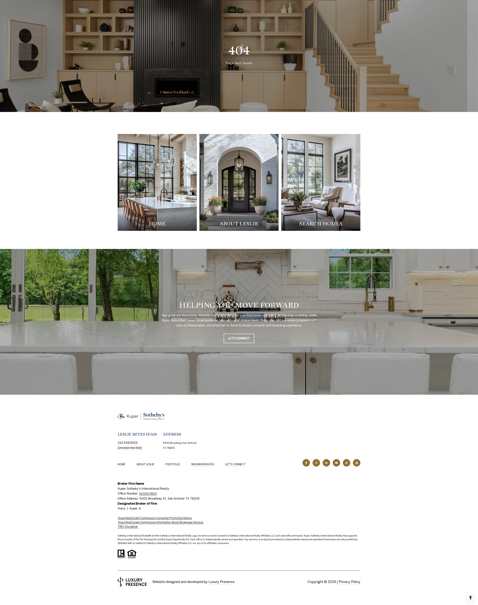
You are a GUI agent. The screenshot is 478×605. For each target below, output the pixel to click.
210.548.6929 (127, 442)
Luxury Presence (222, 582)
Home (121, 464)
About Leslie (145, 464)
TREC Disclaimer (128, 526)
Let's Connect (235, 464)
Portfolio (172, 464)
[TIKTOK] (346, 463)
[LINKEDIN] (326, 463)
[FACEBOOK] (306, 463)
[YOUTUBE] (336, 463)
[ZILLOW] (356, 463)
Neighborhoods (202, 464)
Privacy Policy (349, 582)
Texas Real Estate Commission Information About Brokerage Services (161, 522)
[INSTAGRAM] (316, 463)
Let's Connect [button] (239, 338)
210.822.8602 (148, 493)
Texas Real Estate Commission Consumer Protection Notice (155, 518)
